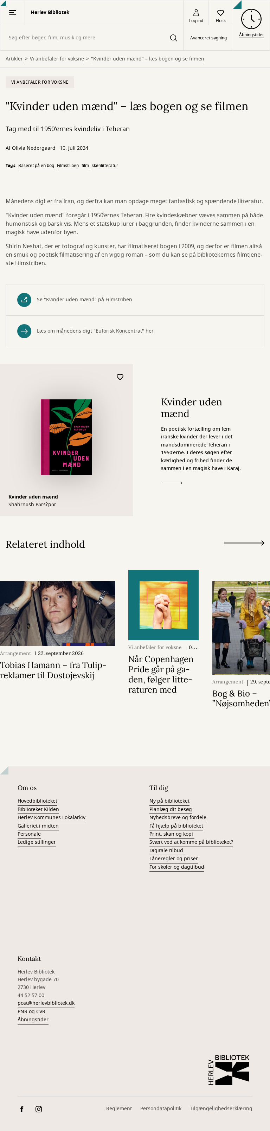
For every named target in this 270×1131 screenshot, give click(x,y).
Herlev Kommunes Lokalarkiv (51, 817)
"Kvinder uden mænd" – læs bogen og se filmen (147, 59)
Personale (29, 834)
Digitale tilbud (167, 850)
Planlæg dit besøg (170, 809)
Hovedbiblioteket (37, 801)
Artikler (14, 59)
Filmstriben (68, 165)
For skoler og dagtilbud (176, 867)
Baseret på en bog (36, 165)
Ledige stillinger (37, 842)
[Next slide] (244, 544)
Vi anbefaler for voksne (57, 59)
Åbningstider (33, 1019)
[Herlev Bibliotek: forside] (229, 1070)
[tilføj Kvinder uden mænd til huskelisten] (120, 377)
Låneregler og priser (173, 858)
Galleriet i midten (38, 826)
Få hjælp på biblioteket (176, 826)
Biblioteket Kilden (38, 809)
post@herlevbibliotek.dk (46, 1003)
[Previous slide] (244, 555)
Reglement (119, 1108)
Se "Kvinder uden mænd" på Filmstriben (84, 299)
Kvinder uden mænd (33, 497)
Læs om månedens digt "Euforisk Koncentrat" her (95, 331)
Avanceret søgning (208, 38)
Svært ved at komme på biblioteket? (191, 842)
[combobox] (92, 37)
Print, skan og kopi (171, 834)
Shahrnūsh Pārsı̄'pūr (32, 505)
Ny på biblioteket (169, 801)
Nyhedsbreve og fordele (177, 817)
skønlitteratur (105, 165)
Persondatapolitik (160, 1108)
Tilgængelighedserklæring (221, 1108)
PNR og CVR (31, 1011)
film (85, 165)
